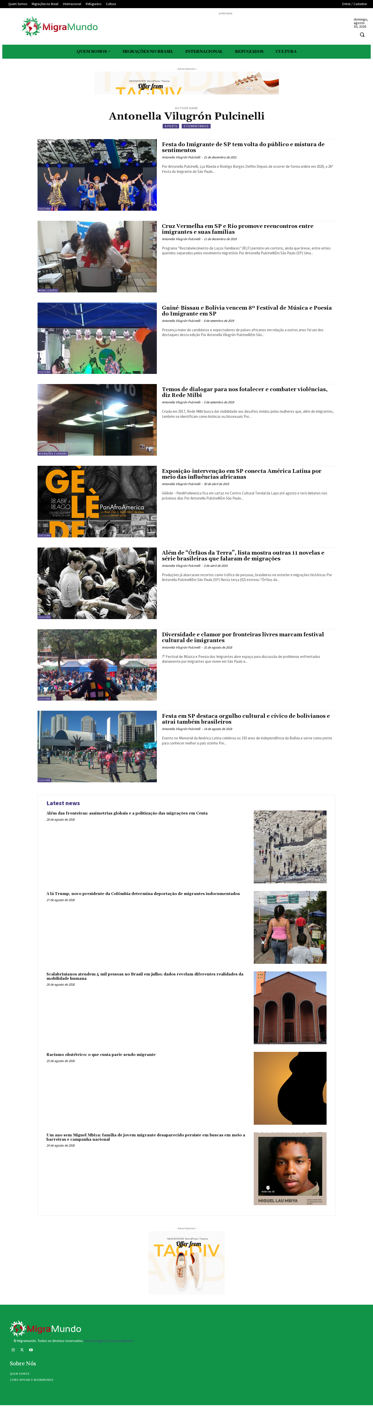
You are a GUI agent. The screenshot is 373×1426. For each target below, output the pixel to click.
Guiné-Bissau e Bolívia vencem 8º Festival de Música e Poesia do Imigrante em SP (247, 311)
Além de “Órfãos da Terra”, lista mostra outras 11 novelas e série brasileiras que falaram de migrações (243, 556)
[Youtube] (31, 1350)
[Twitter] (22, 1350)
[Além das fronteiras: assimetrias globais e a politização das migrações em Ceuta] (290, 846)
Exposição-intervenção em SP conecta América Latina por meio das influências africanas (241, 474)
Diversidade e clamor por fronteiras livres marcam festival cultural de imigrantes (243, 638)
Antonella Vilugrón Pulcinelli (181, 157)
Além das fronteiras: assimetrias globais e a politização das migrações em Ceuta (127, 813)
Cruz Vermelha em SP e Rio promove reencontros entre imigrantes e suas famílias (237, 229)
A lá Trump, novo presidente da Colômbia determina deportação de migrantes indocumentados (143, 893)
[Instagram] (13, 1350)
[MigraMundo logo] (59, 27)
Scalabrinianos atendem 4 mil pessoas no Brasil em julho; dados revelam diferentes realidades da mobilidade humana (144, 976)
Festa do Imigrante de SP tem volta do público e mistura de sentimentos (243, 147)
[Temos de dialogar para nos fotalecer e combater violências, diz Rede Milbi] (97, 420)
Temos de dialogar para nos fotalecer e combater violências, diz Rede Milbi (245, 392)
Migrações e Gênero (53, 453)
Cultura (44, 208)
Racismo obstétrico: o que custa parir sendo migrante (101, 1054)
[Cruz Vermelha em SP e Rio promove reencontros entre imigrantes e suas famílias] (97, 256)
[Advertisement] (226, 27)
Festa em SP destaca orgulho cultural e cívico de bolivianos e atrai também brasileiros (246, 719)
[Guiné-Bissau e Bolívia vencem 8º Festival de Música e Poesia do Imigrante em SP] (97, 338)
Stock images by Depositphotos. (109, 1340)
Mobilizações (48, 290)
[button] (362, 34)
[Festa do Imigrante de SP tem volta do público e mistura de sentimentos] (97, 175)
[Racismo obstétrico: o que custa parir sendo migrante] (290, 1088)
